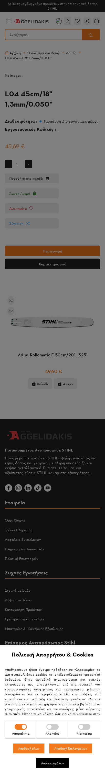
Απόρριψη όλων (52, 763)
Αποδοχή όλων (29, 748)
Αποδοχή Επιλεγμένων (70, 748)
